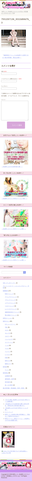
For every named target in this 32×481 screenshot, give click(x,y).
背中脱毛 (7, 382)
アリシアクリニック (11, 297)
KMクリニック (9, 294)
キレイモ (7, 333)
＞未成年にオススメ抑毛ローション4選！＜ (14, 198)
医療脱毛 (5, 290)
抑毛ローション (7, 318)
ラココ (7, 348)
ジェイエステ (9, 339)
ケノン (7, 370)
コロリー (7, 336)
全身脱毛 (7, 376)
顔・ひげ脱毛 (9, 385)
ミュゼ (7, 345)
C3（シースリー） (10, 324)
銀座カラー (8, 363)
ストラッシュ (9, 342)
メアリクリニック (10, 303)
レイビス (7, 354)
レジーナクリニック (11, 309)
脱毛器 (5, 366)
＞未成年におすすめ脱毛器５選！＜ (12, 166)
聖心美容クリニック (11, 315)
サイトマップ (9, 412)
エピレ (7, 330)
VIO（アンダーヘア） (9, 283)
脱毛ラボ (7, 360)
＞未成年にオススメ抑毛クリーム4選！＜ (14, 260)
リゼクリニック (9, 306)
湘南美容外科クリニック (12, 312)
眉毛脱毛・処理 (9, 379)
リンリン (7, 351)
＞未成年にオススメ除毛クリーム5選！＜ (14, 229)
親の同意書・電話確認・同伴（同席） (14, 388)
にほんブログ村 (6, 453)
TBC (6, 327)
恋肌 (6, 357)
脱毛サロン (6, 321)
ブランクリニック (10, 300)
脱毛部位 (5, 373)
